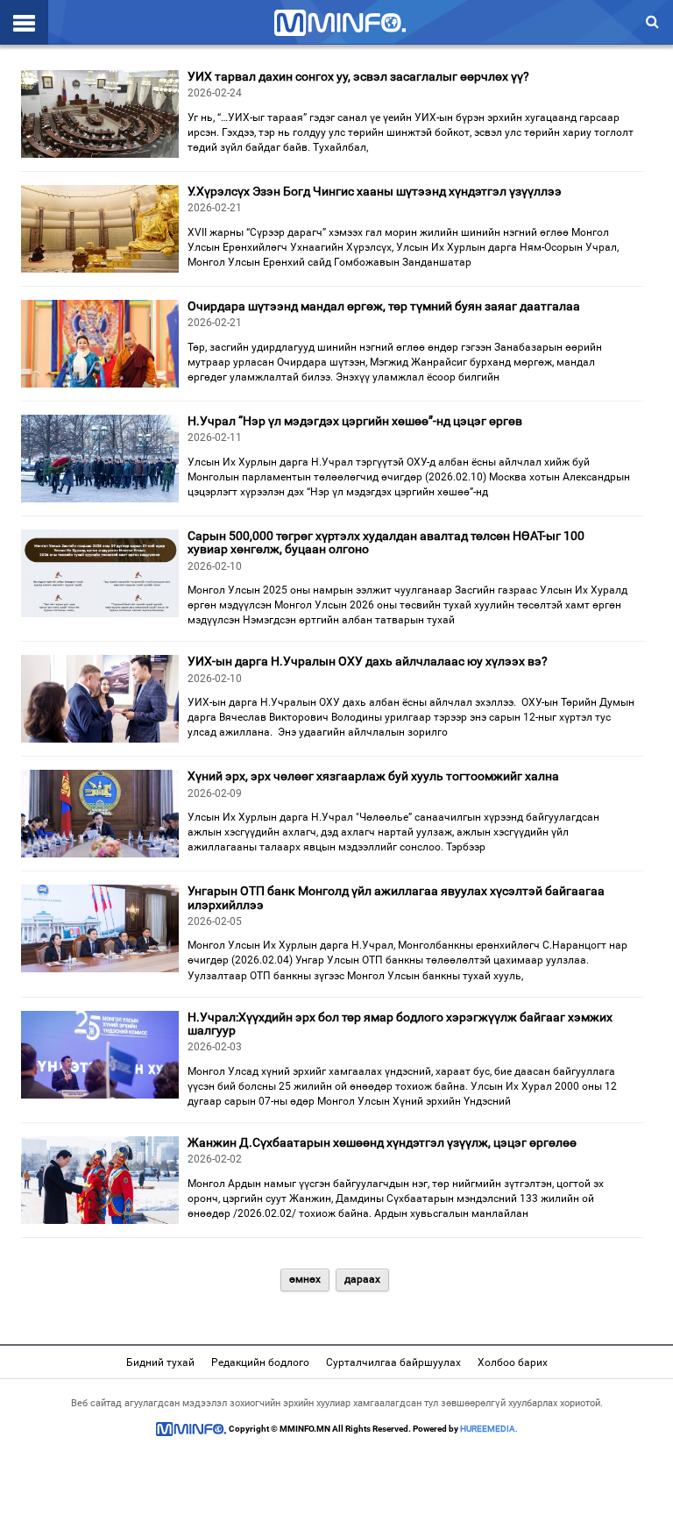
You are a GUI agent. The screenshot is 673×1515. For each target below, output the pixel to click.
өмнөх (305, 1279)
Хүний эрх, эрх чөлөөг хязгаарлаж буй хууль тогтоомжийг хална (373, 776)
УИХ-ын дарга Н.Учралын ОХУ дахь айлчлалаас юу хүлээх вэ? (368, 661)
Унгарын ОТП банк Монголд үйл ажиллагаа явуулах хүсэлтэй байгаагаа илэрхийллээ (396, 897)
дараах (362, 1279)
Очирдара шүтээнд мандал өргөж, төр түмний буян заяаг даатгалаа (384, 306)
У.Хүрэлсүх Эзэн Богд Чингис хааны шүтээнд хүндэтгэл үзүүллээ (375, 191)
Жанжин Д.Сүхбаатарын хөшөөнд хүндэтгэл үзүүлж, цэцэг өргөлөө (382, 1142)
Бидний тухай (160, 1362)
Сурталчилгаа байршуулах (393, 1362)
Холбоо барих (513, 1362)
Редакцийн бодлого (260, 1362)
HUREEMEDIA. (489, 1428)
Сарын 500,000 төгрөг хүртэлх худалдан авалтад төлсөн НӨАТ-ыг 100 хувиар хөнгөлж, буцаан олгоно (386, 542)
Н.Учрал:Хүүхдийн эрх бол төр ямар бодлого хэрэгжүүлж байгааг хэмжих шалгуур (400, 1023)
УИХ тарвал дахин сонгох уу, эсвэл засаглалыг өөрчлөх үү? (358, 76)
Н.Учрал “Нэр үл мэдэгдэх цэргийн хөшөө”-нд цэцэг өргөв (355, 421)
